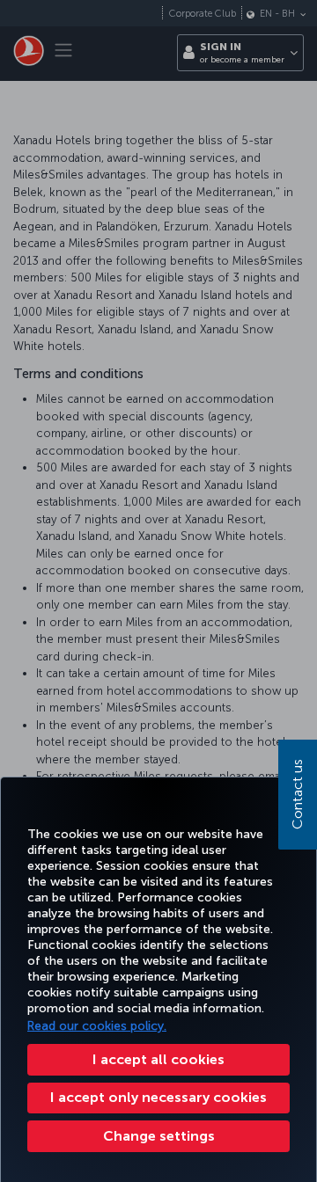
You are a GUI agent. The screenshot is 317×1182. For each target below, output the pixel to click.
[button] (158, 1136)
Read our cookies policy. (96, 1025)
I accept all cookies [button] (158, 1059)
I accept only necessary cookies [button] (158, 1097)
